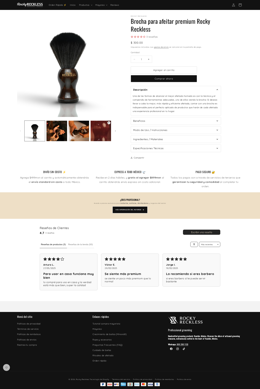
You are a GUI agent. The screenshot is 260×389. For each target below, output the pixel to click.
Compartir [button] (139, 157)
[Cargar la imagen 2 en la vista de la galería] (56, 131)
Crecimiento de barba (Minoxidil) (110, 334)
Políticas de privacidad (28, 323)
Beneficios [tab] (139, 120)
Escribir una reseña (201, 232)
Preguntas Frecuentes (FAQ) (108, 345)
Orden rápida (99, 360)
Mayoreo (97, 329)
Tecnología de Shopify (99, 379)
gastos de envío (161, 47)
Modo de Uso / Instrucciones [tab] (150, 130)
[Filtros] (194, 244)
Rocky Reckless (83, 379)
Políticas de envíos (26, 339)
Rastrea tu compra (27, 345)
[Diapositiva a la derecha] (115, 131)
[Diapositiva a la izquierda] (20, 131)
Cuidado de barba (102, 350)
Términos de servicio (28, 329)
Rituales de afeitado (103, 355)
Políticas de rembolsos (29, 334)
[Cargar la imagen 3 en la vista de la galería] (79, 131)
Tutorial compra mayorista (106, 323)
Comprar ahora (164, 78)
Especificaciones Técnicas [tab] (148, 148)
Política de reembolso (164, 379)
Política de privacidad (142, 379)
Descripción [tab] (140, 89)
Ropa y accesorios (102, 339)
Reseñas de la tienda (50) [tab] (80, 244)
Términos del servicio (121, 379)
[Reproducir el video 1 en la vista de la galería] (101, 131)
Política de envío (184, 379)
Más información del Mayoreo (128, 210)
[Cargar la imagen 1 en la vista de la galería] (35, 131)
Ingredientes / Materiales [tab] (148, 139)
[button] (85, 5)
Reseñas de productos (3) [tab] (53, 244)
